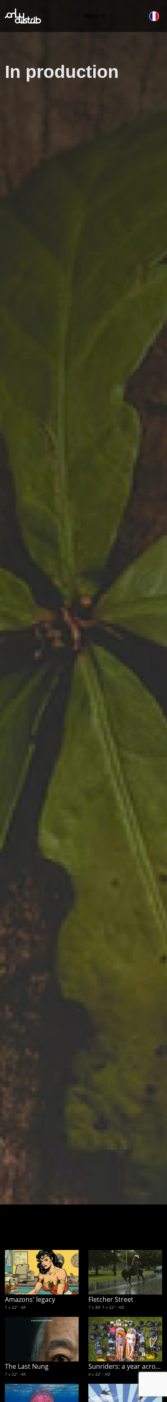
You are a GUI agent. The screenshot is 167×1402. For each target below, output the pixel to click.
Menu (92, 16)
